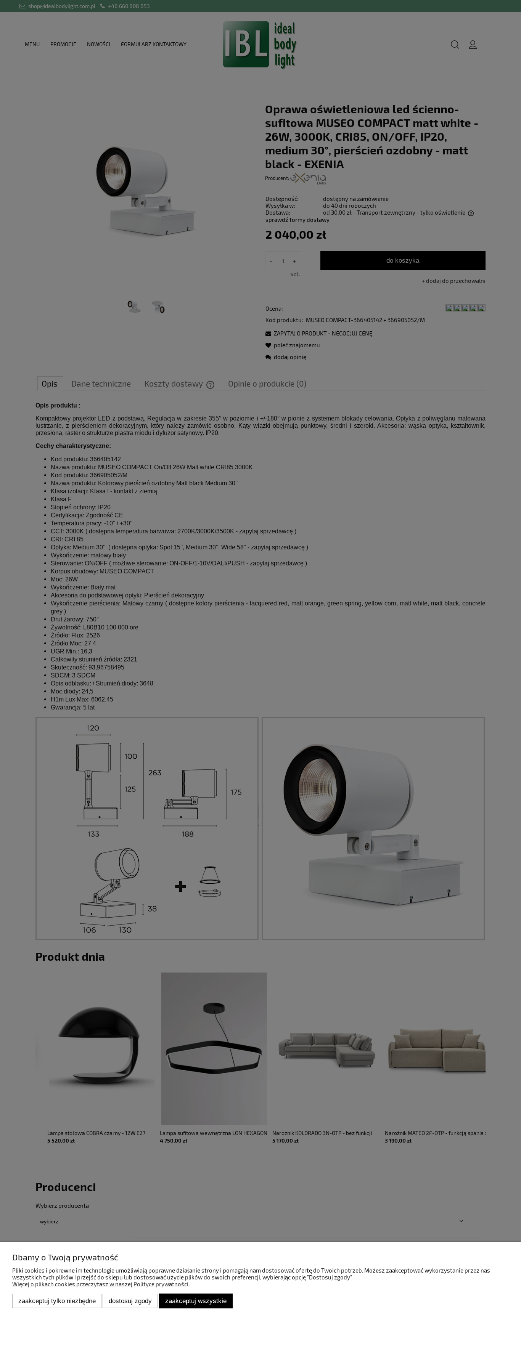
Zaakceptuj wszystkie (196, 1301)
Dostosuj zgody (130, 1301)
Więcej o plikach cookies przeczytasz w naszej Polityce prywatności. (101, 1284)
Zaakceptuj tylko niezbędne (57, 1301)
